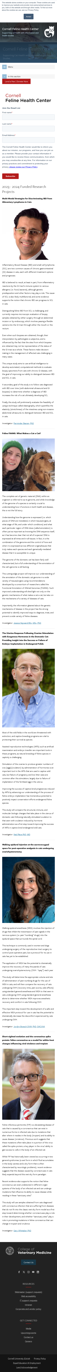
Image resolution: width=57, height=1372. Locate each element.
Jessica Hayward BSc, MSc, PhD (27, 622)
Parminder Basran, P (22, 423)
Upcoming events (28, 1332)
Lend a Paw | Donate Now (16, 81)
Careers (28, 1341)
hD (32, 423)
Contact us (28, 1337)
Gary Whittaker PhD (22, 1230)
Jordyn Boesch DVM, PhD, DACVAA (29, 1026)
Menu (10, 67)
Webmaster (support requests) (28, 1291)
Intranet (28, 1304)
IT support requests (28, 1300)
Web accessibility (28, 1296)
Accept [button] (28, 16)
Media (28, 1328)
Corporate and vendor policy (28, 1308)
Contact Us (28, 1262)
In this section (14, 76)
